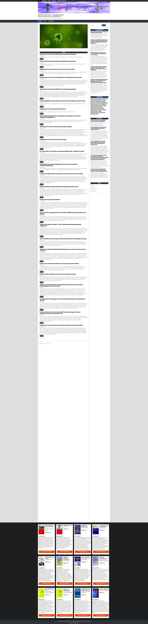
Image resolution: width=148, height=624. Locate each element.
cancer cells (96, 100)
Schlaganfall (95, 111)
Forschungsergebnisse (104, 102)
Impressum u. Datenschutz (62, 0)
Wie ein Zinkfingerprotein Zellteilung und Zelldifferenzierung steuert (58, 61)
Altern (92, 98)
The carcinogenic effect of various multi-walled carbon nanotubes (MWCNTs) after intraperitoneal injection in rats (98, 143)
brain (106, 98)
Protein (96, 109)
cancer (92, 100)
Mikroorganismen (93, 108)
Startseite (40, 21)
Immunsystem (104, 104)
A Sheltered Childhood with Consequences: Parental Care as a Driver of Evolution (61, 174)
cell (99, 100)
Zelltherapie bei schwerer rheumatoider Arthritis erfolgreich (56, 126)
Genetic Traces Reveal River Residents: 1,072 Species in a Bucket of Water (59, 263)
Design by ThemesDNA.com (74, 622)
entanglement (99, 101)
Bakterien (95, 98)
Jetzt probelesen (48, 534)
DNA (95, 101)
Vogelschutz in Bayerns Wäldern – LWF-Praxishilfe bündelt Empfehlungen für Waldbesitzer (60, 225)
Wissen (49, 0)
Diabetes (92, 101)
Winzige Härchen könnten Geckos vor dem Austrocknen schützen (57, 69)
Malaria (92, 107)
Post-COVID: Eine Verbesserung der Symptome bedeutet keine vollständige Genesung (63, 239)
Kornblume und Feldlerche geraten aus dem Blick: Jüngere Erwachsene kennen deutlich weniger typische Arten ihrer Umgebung (99, 41)
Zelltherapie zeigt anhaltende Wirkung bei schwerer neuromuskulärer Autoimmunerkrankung (58, 164)
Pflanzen (102, 108)
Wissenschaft (44, 0)
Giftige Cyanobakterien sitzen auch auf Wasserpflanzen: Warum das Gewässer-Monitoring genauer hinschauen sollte (61, 285)
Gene (94, 104)
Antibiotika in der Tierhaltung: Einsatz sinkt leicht (53, 109)
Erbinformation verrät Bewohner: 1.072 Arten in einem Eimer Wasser (58, 274)
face (96, 102)
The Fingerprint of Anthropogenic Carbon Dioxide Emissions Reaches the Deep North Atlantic (62, 299)
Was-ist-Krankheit (51, 21)
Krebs (100, 105)
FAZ (98, 102)
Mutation (98, 108)
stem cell (99, 111)
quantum (100, 109)
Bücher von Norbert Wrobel (45, 343)
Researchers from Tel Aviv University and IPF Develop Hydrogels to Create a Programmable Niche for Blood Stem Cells (60, 312)
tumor (104, 112)
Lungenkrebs (104, 105)
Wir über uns (54, 0)
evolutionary (93, 102)
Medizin (95, 107)
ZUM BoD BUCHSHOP (46, 551)
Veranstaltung (93, 114)
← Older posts (42, 338)
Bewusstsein (100, 98)
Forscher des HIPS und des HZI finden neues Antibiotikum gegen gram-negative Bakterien (98, 128)
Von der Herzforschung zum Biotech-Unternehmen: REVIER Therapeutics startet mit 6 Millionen (63, 213)
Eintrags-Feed (93, 187)
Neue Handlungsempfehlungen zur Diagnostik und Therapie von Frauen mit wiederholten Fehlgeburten (60, 116)
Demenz (104, 100)
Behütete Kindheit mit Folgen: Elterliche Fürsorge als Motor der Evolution (59, 187)
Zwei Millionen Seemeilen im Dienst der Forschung (53, 139)
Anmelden (92, 185)
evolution (103, 101)
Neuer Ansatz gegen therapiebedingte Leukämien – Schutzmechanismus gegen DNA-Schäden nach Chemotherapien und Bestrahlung (99, 81)
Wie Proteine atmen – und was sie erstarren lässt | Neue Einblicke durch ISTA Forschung (98, 53)
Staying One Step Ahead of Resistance (50, 199)
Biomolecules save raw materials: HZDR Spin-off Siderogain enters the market (61, 77)
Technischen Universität (94, 112)
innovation (92, 105)
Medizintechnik (100, 107)
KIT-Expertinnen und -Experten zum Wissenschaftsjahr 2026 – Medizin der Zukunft (62, 151)
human (97, 104)
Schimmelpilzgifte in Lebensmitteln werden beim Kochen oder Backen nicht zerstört (62, 101)
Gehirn (92, 104)
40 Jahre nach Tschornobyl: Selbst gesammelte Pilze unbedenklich (58, 54)
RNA (91, 111)
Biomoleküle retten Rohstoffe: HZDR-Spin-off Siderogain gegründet (58, 89)
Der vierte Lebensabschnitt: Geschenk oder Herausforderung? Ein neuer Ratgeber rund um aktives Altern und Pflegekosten (99, 68)
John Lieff (96, 105)
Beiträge (45, 21)
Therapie (100, 112)
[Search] (109, 21)
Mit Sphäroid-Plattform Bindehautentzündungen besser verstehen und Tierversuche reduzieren (63, 249)
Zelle (97, 114)
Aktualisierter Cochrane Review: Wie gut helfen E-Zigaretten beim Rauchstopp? (61, 325)
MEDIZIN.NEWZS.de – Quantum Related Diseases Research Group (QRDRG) (51, 15)
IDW (100, 104)
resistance (104, 109)
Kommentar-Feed (94, 189)
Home (39, 0)
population (92, 109)
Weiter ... (41, 59)
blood (104, 98)
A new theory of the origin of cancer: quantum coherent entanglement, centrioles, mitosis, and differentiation (99, 170)
